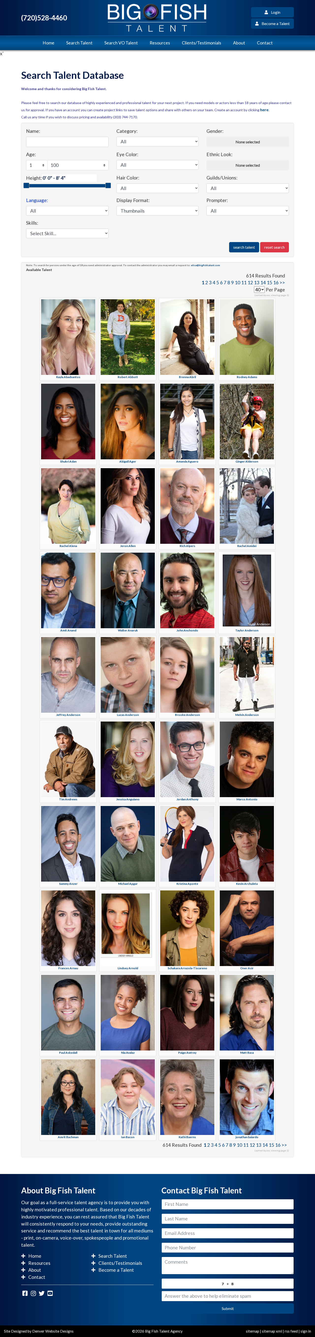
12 (250, 282)
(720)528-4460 (44, 18)
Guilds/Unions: (221, 177)
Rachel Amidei (246, 546)
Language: (37, 200)
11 (244, 282)
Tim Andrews (68, 799)
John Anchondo (187, 630)
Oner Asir (246, 968)
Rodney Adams (247, 377)
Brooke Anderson (187, 715)
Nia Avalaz (128, 1052)
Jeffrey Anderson (68, 715)
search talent (244, 247)
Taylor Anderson (246, 630)
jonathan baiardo (247, 1137)
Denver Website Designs (53, 1331)
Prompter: (217, 200)
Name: (33, 131)
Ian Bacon (127, 1137)
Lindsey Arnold (128, 968)
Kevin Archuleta (247, 884)
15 (269, 282)
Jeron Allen (128, 546)
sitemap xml (272, 1331)
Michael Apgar (128, 884)
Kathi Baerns (187, 1137)
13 (256, 282)
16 (276, 282)
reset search (274, 247)
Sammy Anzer (68, 884)
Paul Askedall (68, 1052)
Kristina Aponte (187, 884)
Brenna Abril (187, 377)
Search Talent (79, 42)
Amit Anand (68, 630)
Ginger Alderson (247, 461)
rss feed (291, 1331)
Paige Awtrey (187, 1052)
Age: (31, 154)
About (239, 42)
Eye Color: (127, 154)
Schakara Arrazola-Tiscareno (187, 968)
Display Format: (133, 200)
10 (237, 282)
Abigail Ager (127, 461)
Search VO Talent (121, 42)
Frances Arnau (68, 968)
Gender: (214, 131)
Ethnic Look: (219, 154)
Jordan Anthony (187, 799)
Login (274, 12)
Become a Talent (274, 23)
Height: (34, 178)
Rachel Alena (68, 546)
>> (282, 282)
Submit (228, 1308)
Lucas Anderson (128, 715)
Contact (265, 42)
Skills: (32, 223)
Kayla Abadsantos (68, 377)
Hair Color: (127, 177)
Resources (160, 42)
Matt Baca (247, 1052)
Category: (127, 131)
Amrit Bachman (68, 1137)
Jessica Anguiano (128, 799)
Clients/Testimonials (201, 42)
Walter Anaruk (128, 630)
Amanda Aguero (187, 461)
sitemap (252, 1331)
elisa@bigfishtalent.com (205, 265)
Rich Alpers (187, 546)
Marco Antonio (246, 799)
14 (263, 282)
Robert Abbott (128, 377)
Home (48, 42)
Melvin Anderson (247, 715)
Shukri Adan (68, 461)
